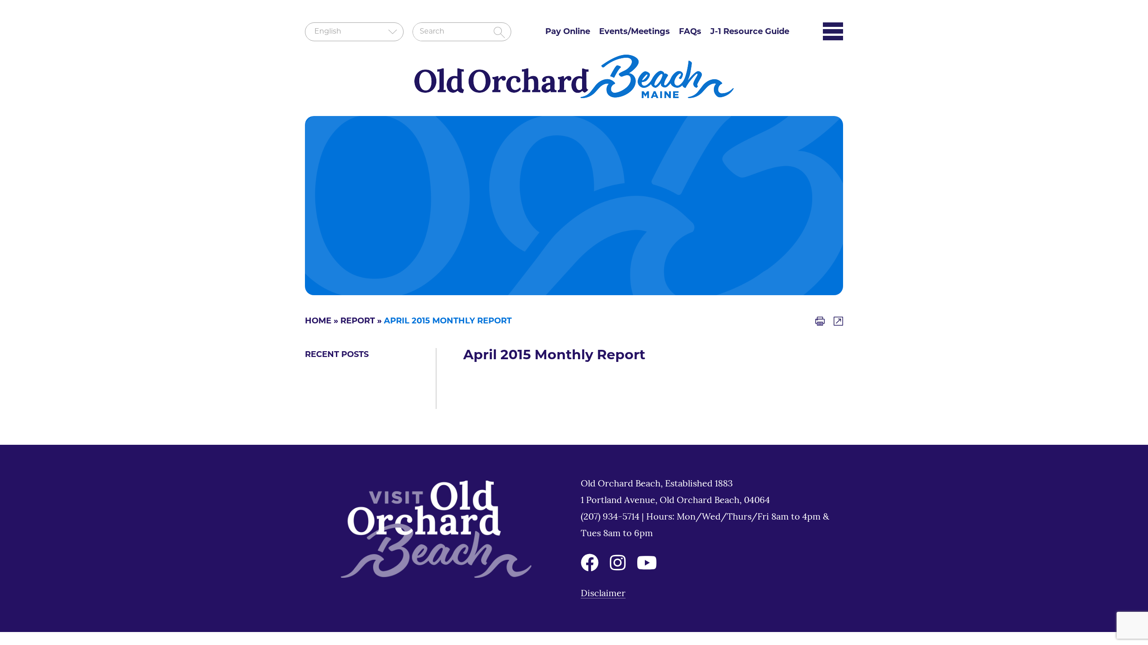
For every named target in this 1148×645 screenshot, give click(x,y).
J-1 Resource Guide (749, 32)
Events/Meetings (634, 32)
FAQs (690, 32)
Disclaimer (603, 593)
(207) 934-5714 (611, 517)
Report (357, 322)
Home (318, 322)
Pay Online (567, 32)
